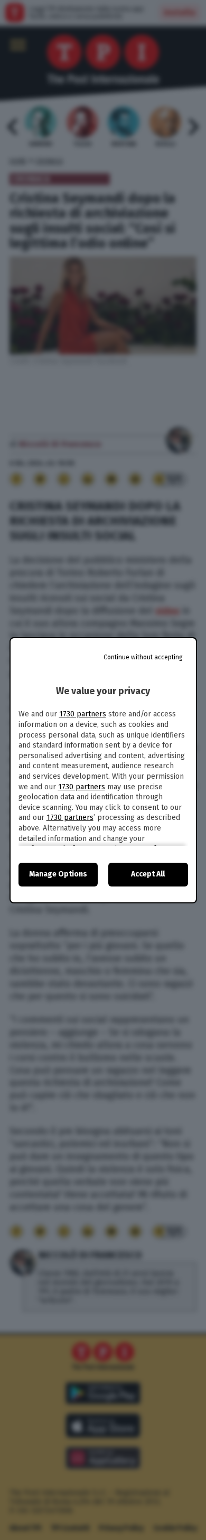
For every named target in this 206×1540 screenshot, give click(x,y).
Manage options (58, 874)
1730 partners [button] (82, 714)
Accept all (148, 874)
